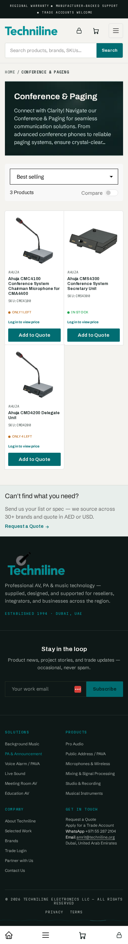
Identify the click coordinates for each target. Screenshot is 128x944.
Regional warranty (29, 6)
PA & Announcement (23, 753)
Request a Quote (24, 526)
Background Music (22, 743)
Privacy (54, 912)
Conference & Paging (45, 72)
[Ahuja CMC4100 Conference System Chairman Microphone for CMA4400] (34, 240)
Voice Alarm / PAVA (22, 763)
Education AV (17, 793)
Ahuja (13, 272)
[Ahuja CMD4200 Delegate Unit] (34, 374)
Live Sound (15, 773)
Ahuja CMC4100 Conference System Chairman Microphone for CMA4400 (34, 286)
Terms (76, 912)
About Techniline (20, 820)
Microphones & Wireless (88, 763)
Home (10, 72)
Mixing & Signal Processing (90, 773)
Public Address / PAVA (86, 753)
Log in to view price (23, 322)
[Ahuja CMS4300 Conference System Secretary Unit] (93, 240)
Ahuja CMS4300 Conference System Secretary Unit (87, 283)
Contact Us (15, 870)
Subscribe (105, 689)
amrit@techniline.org (95, 837)
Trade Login (16, 850)
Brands (11, 840)
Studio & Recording (83, 783)
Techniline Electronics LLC (56, 899)
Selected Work (18, 830)
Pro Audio (74, 743)
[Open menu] (116, 30)
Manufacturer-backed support (87, 6)
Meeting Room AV (21, 783)
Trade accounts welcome (67, 12)
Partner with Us (19, 860)
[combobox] (64, 50)
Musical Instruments (84, 793)
